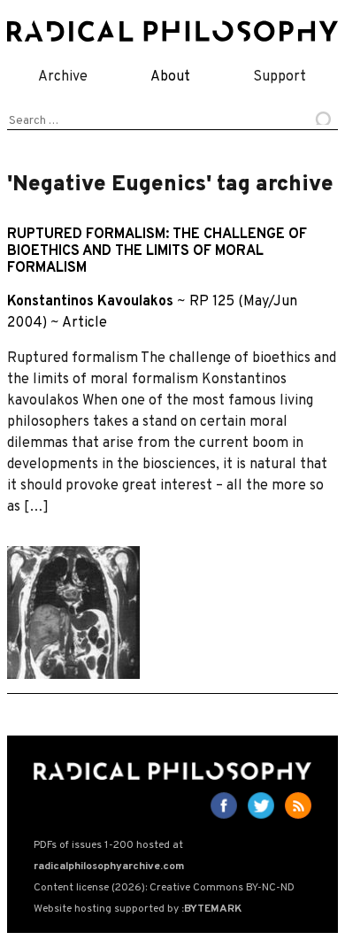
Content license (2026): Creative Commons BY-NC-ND (164, 888)
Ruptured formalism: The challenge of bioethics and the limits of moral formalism (157, 251)
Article (84, 323)
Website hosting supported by (138, 909)
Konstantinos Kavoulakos (90, 302)
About (170, 77)
